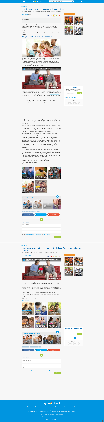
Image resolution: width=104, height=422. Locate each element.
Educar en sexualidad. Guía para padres (53, 313)
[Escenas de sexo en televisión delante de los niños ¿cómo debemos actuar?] (28, 179)
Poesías (38, 211)
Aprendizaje (32, 346)
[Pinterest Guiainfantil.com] (71, 103)
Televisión (37, 160)
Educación (24, 6)
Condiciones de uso (38, 234)
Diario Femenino (60, 416)
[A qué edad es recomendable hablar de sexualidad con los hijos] (54, 328)
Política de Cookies (46, 234)
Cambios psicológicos (25, 346)
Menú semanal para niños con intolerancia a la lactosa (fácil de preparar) (68, 32)
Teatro (28, 211)
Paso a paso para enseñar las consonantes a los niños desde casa (78, 23)
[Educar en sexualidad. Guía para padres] (54, 314)
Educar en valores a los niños (28, 197)
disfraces (24, 152)
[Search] (72, 1)
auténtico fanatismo (42, 61)
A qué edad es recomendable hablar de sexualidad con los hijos (54, 326)
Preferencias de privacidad (30, 234)
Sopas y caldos (38, 174)
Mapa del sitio (74, 406)
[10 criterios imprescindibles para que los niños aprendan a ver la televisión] (28, 192)
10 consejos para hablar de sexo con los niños (31, 333)
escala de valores (41, 125)
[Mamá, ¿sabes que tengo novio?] (28, 314)
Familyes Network (44, 416)
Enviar (57, 237)
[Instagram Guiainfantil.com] (73, 103)
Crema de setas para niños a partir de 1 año (40, 177)
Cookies (36, 406)
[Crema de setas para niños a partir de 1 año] (41, 179)
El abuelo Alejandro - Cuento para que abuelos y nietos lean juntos (69, 23)
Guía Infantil (52, 416)
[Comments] (59, 15)
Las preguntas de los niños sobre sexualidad (40, 313)
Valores (40, 346)
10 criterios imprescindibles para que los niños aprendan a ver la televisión (27, 190)
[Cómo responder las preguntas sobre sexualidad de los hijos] (28, 328)
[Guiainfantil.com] (36, 2)
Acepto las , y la (36, 234)
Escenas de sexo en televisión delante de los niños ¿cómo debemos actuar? (27, 177)
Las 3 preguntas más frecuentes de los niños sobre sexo (40, 326)
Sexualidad (24, 173)
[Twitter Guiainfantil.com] (76, 103)
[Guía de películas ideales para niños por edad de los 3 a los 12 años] (54, 179)
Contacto (60, 406)
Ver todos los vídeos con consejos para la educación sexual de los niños (38, 292)
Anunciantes (66, 406)
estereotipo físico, (54, 141)
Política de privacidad (45, 406)
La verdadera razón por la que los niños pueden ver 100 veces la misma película (41, 190)
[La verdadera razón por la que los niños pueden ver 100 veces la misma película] (41, 192)
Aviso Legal (54, 406)
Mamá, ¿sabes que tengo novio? (27, 313)
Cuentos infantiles (33, 211)
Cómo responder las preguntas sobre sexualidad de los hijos (27, 326)
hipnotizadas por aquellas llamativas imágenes (47, 119)
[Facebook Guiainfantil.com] (68, 103)
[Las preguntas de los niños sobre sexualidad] (41, 314)
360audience (55, 419)
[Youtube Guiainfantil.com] (78, 103)
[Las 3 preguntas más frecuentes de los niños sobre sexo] (41, 328)
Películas (50, 174)
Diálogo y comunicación (26, 310)
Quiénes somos (30, 406)
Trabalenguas (24, 211)
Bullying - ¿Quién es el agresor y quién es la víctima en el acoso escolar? (78, 32)
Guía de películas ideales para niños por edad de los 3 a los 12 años (54, 177)
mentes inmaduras (54, 94)
